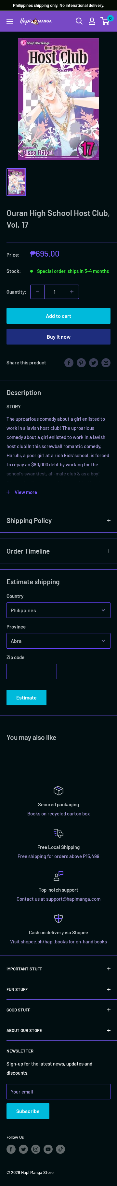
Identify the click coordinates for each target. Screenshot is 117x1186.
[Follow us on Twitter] (23, 1149)
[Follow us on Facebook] (11, 1149)
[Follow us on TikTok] (60, 1149)
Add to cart (58, 316)
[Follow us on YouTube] (48, 1149)
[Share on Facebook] (68, 362)
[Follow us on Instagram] (35, 1149)
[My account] (92, 21)
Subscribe (28, 1111)
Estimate (26, 697)
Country (14, 596)
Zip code (15, 657)
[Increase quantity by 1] (72, 292)
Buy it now (59, 336)
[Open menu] (9, 21)
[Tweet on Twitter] (93, 362)
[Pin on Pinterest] (81, 362)
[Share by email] (105, 362)
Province (16, 626)
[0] (105, 21)
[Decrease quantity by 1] (37, 292)
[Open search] (79, 21)
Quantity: (16, 292)
